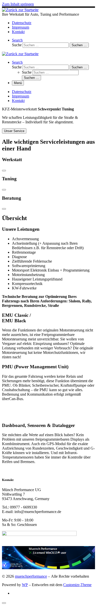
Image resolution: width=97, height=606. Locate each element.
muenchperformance (31, 576)
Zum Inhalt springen (18, 4)
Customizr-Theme (77, 585)
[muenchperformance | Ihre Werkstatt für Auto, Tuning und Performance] (20, 10)
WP (25, 585)
